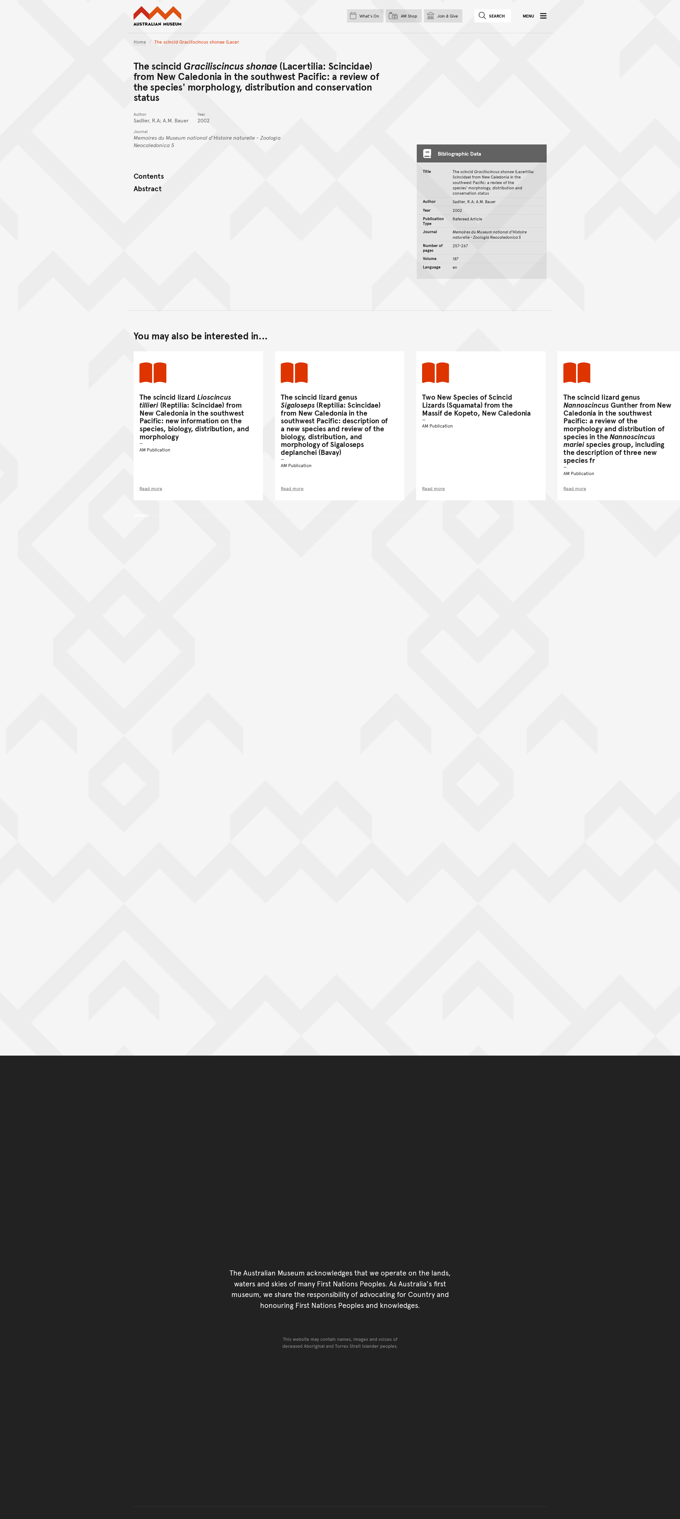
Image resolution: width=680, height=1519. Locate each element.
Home (140, 42)
